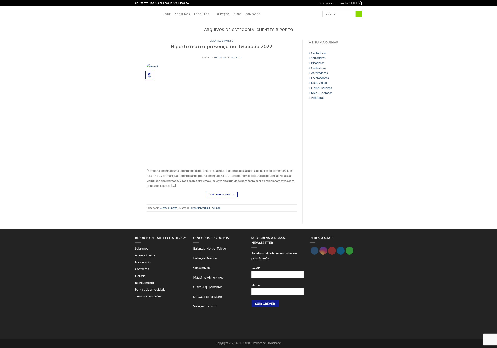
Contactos (142, 269)
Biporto (236, 57)
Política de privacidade (150, 289)
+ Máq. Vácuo (317, 82)
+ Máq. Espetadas (320, 93)
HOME (167, 14)
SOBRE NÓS (182, 14)
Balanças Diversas (205, 258)
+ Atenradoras (318, 73)
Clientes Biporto (221, 40)
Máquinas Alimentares (208, 277)
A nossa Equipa (145, 255)
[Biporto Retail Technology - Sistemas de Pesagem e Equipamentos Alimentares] (146, 14)
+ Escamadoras (318, 78)
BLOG (237, 14)
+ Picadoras (316, 63)
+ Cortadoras (317, 53)
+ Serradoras (317, 58)
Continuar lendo (221, 194)
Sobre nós (141, 248)
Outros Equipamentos (207, 287)
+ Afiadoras (316, 97)
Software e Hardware (207, 296)
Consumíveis (201, 267)
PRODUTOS (201, 14)
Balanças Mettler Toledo (209, 248)
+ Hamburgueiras (320, 87)
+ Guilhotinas (317, 68)
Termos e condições (148, 296)
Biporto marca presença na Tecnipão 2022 (221, 46)
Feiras (193, 207)
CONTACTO (253, 14)
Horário (140, 276)
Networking (203, 207)
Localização (143, 262)
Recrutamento (144, 282)
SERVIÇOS (222, 14)
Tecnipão (215, 207)
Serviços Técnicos (205, 306)
